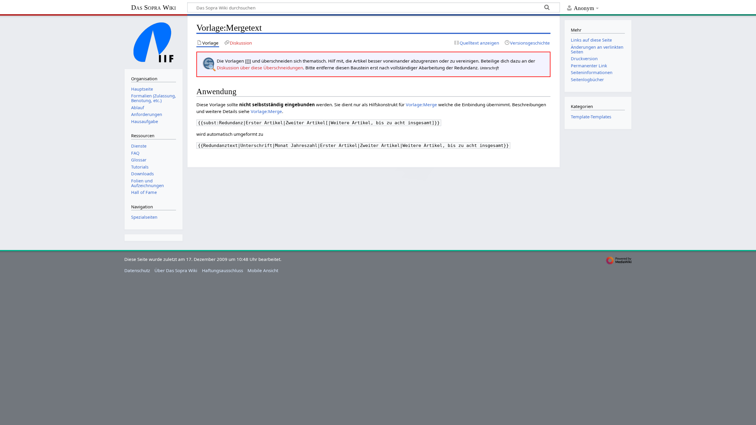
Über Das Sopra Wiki (175, 270)
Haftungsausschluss (222, 270)
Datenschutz (137, 270)
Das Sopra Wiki (153, 7)
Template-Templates (591, 117)
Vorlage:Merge (421, 104)
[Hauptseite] (153, 41)
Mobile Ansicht (262, 270)
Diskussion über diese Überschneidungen (260, 68)
